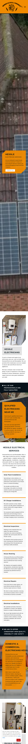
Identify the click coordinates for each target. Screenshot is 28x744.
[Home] (11, 6)
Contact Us (10, 170)
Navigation (25, 6)
